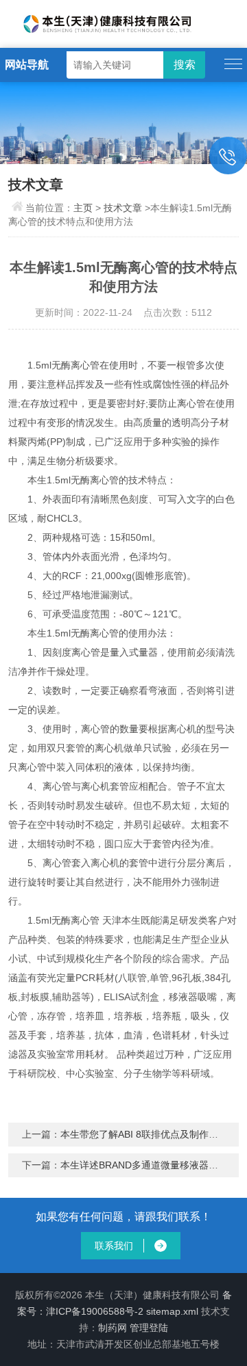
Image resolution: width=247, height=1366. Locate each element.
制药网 (112, 1327)
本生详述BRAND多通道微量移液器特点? (146, 1165)
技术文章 (123, 207)
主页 (83, 207)
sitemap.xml (172, 1311)
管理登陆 (149, 1327)
